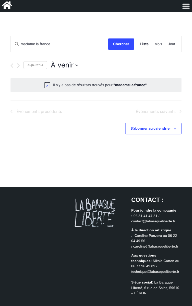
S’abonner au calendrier (150, 128)
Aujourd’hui (35, 65)
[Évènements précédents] (11, 65)
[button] (186, 6)
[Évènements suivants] (18, 65)
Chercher (121, 44)
